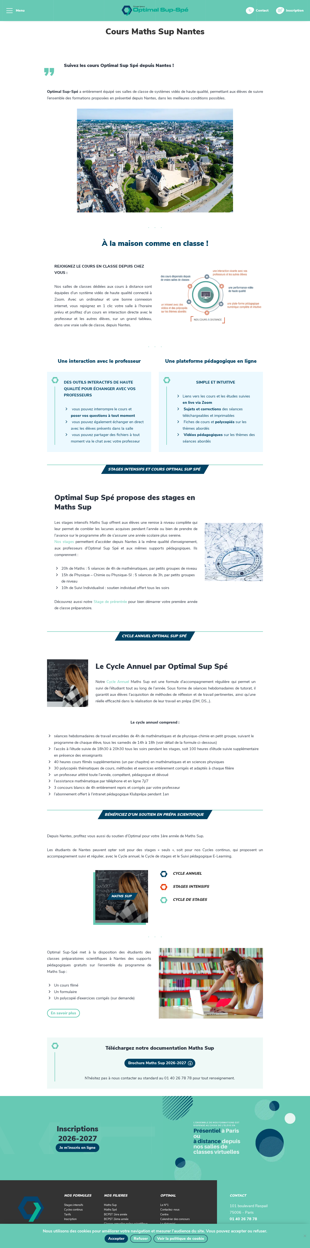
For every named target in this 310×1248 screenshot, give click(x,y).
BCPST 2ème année (116, 1219)
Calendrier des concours (175, 1219)
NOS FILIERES (115, 1195)
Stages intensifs (191, 886)
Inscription (295, 10)
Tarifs (67, 1214)
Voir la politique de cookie (180, 1238)
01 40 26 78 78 (243, 1218)
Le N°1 (164, 1205)
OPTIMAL (168, 1195)
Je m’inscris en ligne (77, 1147)
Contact (262, 10)
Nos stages (64, 541)
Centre (164, 1214)
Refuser (141, 1238)
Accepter (116, 1238)
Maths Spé (110, 1210)
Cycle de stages (190, 899)
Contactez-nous (169, 1210)
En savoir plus (63, 1013)
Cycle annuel (187, 873)
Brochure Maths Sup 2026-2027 (157, 1062)
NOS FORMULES (77, 1195)
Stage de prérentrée (110, 601)
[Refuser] (305, 1236)
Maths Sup (110, 1205)
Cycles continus (73, 1210)
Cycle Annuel (117, 681)
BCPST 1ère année (115, 1214)
